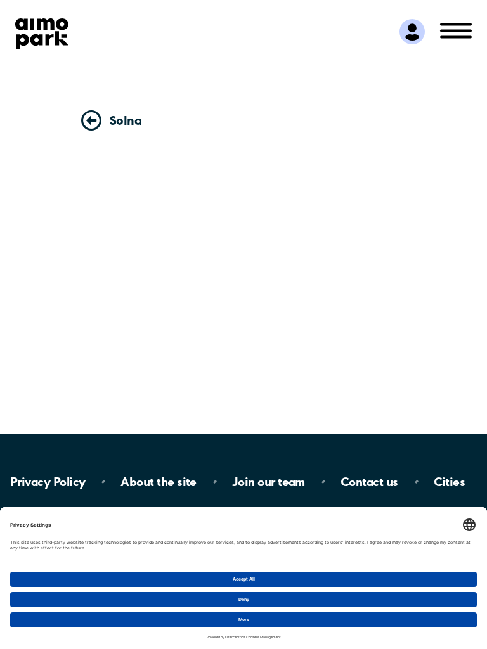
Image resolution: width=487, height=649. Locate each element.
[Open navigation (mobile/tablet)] (456, 30)
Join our (268, 481)
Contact (369, 481)
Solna (125, 120)
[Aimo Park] (41, 31)
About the (158, 481)
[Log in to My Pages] (412, 32)
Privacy (47, 481)
